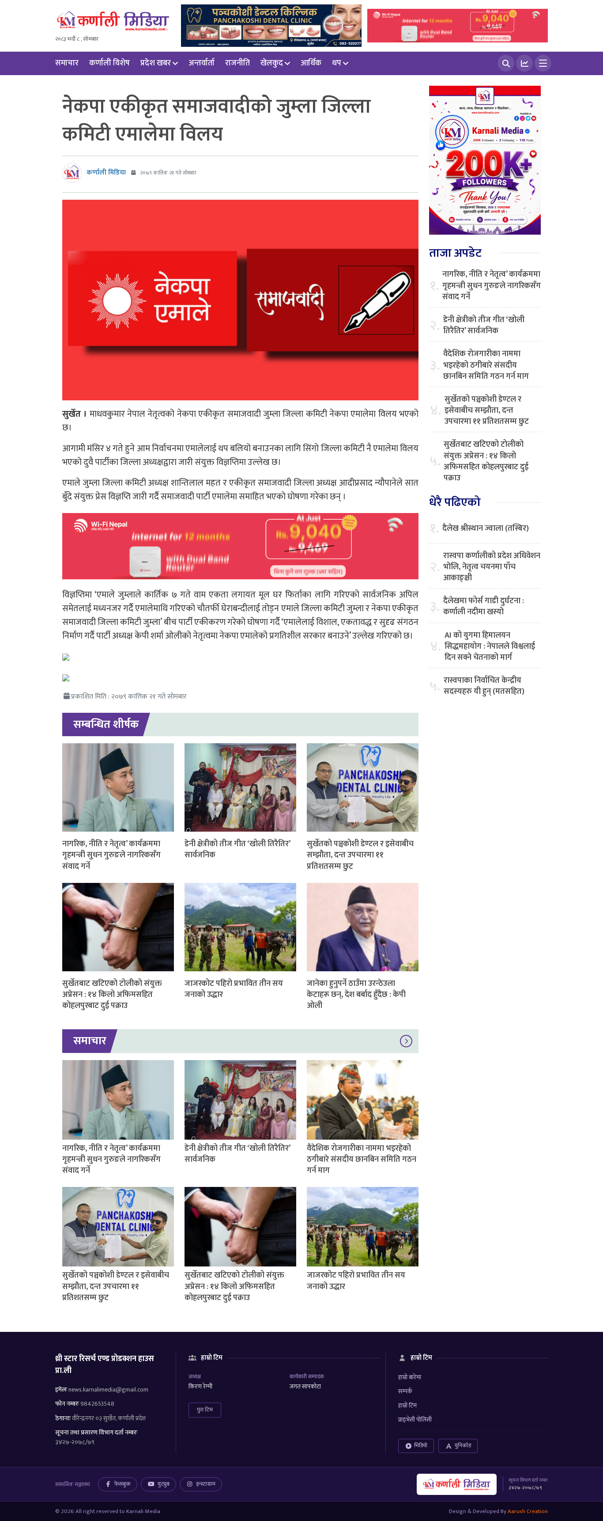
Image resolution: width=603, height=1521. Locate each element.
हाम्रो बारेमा (409, 1377)
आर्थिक (311, 63)
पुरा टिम (205, 1410)
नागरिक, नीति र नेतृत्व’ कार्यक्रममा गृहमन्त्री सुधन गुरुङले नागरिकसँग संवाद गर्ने (111, 855)
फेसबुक (122, 1484)
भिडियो (420, 1445)
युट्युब (164, 1484)
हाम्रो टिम (407, 1405)
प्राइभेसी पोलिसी (415, 1419)
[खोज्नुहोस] (505, 63)
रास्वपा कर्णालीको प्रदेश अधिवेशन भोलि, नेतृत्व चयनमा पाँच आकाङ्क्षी (491, 567)
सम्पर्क (405, 1391)
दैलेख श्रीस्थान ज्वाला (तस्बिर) (485, 528)
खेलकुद (271, 63)
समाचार (67, 63)
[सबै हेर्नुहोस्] (406, 1041)
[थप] (543, 63)
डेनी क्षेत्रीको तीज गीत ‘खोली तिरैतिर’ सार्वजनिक (237, 849)
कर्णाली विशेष (109, 63)
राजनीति (237, 63)
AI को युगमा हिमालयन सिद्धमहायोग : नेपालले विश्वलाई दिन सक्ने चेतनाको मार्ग (490, 647)
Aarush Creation (528, 1511)
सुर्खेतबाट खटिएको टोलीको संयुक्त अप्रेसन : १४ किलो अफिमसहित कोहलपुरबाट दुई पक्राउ (112, 994)
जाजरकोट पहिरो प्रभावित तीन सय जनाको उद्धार (234, 989)
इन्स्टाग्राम (205, 1484)
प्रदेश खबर (155, 63)
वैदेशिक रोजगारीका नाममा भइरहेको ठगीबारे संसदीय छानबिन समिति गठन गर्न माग (361, 1159)
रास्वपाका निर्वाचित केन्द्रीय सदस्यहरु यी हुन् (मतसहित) (484, 686)
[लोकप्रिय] (524, 63)
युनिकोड (463, 1445)
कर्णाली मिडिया (106, 173)
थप (336, 63)
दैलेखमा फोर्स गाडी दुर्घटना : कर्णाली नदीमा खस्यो (483, 607)
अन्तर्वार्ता (201, 63)
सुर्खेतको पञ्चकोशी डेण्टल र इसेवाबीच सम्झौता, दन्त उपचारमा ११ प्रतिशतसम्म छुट (360, 855)
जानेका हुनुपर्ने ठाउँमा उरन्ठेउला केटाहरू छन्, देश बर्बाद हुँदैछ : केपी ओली (356, 994)
